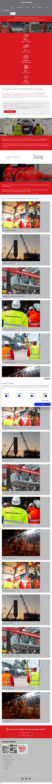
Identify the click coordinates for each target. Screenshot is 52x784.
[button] (2, 2)
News (33, 7)
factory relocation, (42, 93)
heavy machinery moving (18, 94)
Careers (40, 7)
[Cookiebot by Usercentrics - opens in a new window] (45, 379)
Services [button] (27, 7)
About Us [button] (12, 7)
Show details (45, 400)
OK (42, 404)
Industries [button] (19, 7)
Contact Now (9, 111)
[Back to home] (26, 2)
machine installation (6, 94)
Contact (47, 7)
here (2, 388)
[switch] (19, 396)
